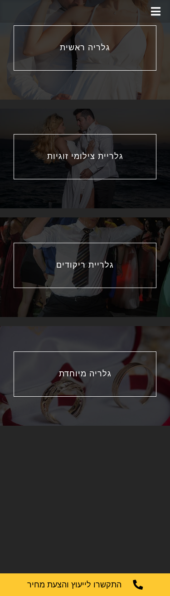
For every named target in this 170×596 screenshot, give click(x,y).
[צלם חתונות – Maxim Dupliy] (85, 11)
